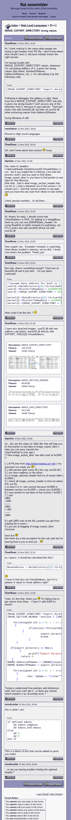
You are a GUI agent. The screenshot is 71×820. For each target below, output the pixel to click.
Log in (53, 16)
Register (42, 13)
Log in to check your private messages (30, 16)
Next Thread (56, 794)
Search (33, 13)
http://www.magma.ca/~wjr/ (41, 463)
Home (24, 13)
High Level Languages (34, 25)
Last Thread (42, 794)
